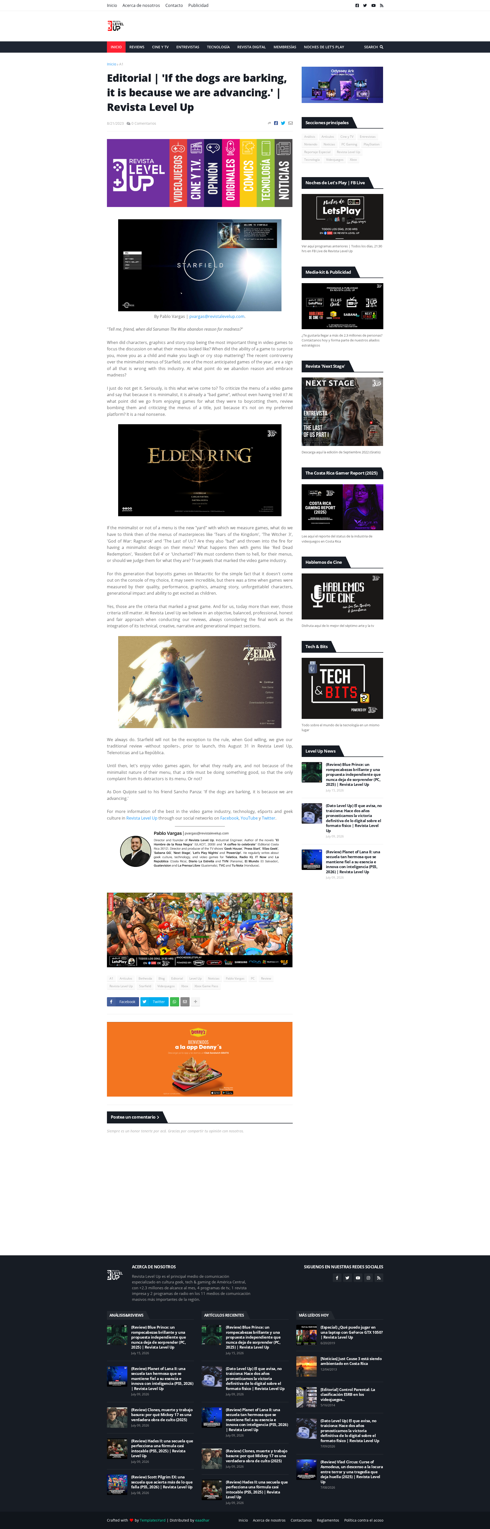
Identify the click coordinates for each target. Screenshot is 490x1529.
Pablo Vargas (235, 978)
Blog (161, 978)
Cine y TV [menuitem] (160, 46)
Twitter (268, 818)
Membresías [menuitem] (285, 46)
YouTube (249, 818)
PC (253, 978)
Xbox (184, 986)
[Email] (290, 123)
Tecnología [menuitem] (218, 46)
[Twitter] (283, 123)
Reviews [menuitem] (136, 46)
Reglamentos (328, 1520)
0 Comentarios (143, 123)
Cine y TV (346, 136)
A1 (121, 64)
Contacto (174, 5)
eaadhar (202, 1520)
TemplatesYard (153, 1520)
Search (371, 46)
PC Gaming (349, 144)
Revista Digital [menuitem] (251, 46)
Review (266, 978)
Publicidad (198, 5)
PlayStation (371, 144)
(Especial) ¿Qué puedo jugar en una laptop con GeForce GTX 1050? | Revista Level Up (352, 1332)
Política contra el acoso (363, 1520)
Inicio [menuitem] (116, 46)
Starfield (145, 986)
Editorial (177, 978)
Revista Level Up (141, 818)
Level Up (195, 978)
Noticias (213, 978)
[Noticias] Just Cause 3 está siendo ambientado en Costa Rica (351, 1361)
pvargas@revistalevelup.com (216, 316)
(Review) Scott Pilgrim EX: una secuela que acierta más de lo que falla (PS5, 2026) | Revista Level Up (162, 1482)
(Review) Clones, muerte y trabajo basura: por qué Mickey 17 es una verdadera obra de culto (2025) (162, 1414)
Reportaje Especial (317, 152)
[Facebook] (276, 123)
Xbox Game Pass (206, 986)
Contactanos (301, 1520)
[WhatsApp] (174, 1001)
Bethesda (145, 978)
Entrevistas (368, 136)
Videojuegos (166, 986)
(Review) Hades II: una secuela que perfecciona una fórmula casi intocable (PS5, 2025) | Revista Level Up (162, 1448)
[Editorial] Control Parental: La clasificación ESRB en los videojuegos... (348, 1394)
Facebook (229, 818)
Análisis (309, 136)
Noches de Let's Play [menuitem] (324, 46)
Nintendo (310, 144)
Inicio (112, 5)
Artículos (126, 978)
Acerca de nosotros (141, 5)
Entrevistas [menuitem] (187, 46)
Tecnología (312, 159)
